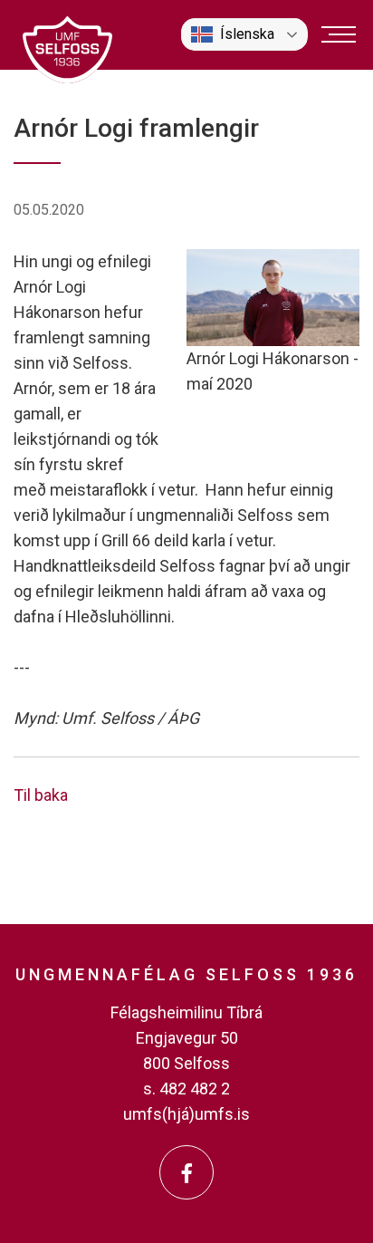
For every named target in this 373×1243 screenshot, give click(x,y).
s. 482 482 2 (186, 1088)
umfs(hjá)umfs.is (186, 1113)
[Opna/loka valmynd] (338, 34)
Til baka (41, 795)
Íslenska (247, 34)
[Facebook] (186, 1172)
